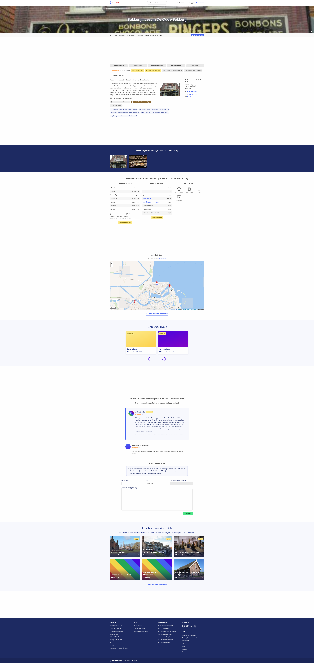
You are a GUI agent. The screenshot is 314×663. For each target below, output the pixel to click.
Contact (112, 645)
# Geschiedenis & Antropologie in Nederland (154, 113)
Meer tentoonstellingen (157, 359)
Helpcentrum (138, 626)
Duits (183, 643)
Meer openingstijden (125, 222)
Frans (183, 652)
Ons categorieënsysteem (141, 631)
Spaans (184, 646)
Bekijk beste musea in (172, 70)
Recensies (195, 65)
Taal (147, 480)
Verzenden (188, 513)
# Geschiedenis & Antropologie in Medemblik (124, 109)
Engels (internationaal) (189, 635)
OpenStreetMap (194, 309)
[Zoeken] (148, 2)
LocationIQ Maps (186, 309)
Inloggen (192, 3)
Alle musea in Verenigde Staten (167, 631)
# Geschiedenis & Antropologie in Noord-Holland (154, 109)
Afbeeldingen (138, 65)
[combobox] (157, 3)
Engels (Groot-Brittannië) (189, 638)
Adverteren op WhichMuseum (119, 648)
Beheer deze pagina (198, 35)
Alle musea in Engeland (165, 637)
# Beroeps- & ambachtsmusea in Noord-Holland (125, 113)
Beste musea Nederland (165, 626)
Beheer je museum (115, 628)
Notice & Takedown (115, 637)
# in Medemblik (138, 70)
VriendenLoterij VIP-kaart (150, 202)
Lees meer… (138, 436)
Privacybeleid (114, 634)
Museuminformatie (119, 65)
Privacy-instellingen (116, 640)
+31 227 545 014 (192, 94)
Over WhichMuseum (116, 626)
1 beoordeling (126, 70)
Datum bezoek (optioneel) (178, 480)
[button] (157, 282)
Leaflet (178, 309)
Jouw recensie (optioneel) (129, 488)
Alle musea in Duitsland (165, 634)
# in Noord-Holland (154, 70)
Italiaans (184, 649)
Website (189, 97)
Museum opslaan (118, 75)
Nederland (188, 88)
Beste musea (181, 3)
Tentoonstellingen (176, 65)
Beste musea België (164, 628)
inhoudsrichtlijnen (152, 473)
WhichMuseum (118, 3)
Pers (111, 642)
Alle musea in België (164, 642)
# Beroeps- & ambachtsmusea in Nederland (124, 116)
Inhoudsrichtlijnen (139, 628)
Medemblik (193, 86)
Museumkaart (147, 198)
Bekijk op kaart (191, 92)
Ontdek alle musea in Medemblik (158, 314)
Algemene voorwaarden (117, 631)
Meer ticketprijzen (157, 217)
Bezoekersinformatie (157, 65)
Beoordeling (125, 480)
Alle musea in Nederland (165, 640)
